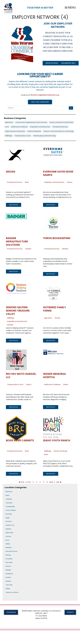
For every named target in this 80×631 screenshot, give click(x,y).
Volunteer (11, 612)
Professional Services (60, 127)
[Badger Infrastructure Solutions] (16, 224)
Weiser (65, 384)
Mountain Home (11, 551)
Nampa (69, 182)
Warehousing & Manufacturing (44, 136)
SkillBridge (8, 136)
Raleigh (8, 570)
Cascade (9, 503)
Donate (70, 612)
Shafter (8, 577)
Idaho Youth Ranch (56, 440)
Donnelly (9, 514)
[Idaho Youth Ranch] (53, 426)
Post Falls (9, 562)
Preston (8, 566)
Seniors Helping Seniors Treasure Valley (18, 311)
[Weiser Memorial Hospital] (53, 359)
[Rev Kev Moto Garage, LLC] (16, 359)
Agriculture (9, 122)
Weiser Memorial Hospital (54, 375)
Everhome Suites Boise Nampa (58, 173)
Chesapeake (10, 506)
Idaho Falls (9, 533)
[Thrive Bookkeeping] (53, 224)
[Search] (71, 108)
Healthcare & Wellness (19, 127)
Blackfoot (9, 492)
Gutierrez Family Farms (54, 309)
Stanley (8, 581)
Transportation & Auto (23, 136)
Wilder (8, 589)
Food (7, 127)
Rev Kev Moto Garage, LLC (21, 375)
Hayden (8, 529)
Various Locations (12, 592)
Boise (27, 182)
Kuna (7, 540)
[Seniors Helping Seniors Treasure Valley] (16, 293)
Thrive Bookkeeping (56, 238)
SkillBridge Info (68, 63)
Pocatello (9, 559)
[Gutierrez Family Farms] (53, 293)
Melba (8, 544)
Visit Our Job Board (40, 102)
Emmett (9, 521)
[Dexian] (16, 157)
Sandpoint (9, 574)
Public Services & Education (15, 131)
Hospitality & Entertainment (40, 127)
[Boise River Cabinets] (16, 426)
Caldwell (28, 249)
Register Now (52, 63)
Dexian (10, 171)
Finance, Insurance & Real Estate (61, 122)
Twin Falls (9, 585)
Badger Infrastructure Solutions (17, 241)
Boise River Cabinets (20, 440)
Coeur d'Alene (11, 510)
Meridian (65, 249)
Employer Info (13, 205)
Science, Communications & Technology (59, 131)
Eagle (7, 518)
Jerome (8, 536)
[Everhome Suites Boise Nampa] (53, 157)
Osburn (28, 384)
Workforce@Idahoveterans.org (44, 95)
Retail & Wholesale (34, 131)
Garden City (10, 525)
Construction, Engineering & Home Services (31, 122)
